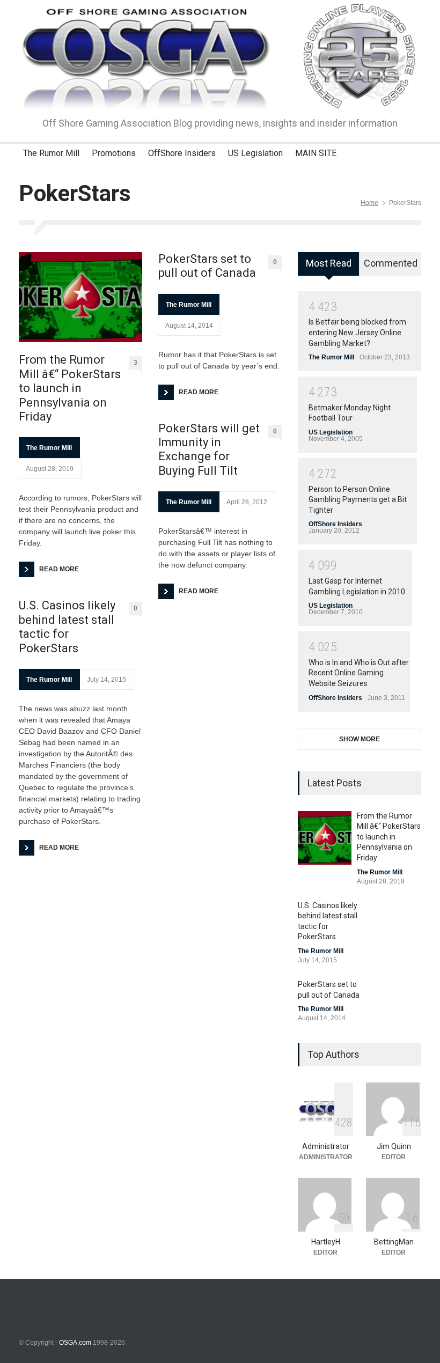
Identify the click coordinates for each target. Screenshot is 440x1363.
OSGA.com (75, 1342)
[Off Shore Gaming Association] (220, 91)
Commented (390, 263)
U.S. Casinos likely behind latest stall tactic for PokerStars (67, 626)
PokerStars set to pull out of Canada (207, 265)
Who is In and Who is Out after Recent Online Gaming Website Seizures (359, 673)
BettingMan (394, 1241)
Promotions (114, 153)
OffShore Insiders (182, 153)
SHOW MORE (359, 739)
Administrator (325, 1146)
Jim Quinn (394, 1146)
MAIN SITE (315, 153)
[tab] (329, 267)
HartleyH (325, 1241)
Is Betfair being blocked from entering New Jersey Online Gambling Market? (357, 332)
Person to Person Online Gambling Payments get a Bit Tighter (358, 499)
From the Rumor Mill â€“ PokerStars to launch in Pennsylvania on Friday (70, 388)
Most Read (328, 263)
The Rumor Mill (51, 153)
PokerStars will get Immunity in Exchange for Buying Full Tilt (209, 449)
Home (369, 203)
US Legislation (255, 153)
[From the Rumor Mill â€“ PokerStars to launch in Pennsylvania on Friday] (80, 297)
